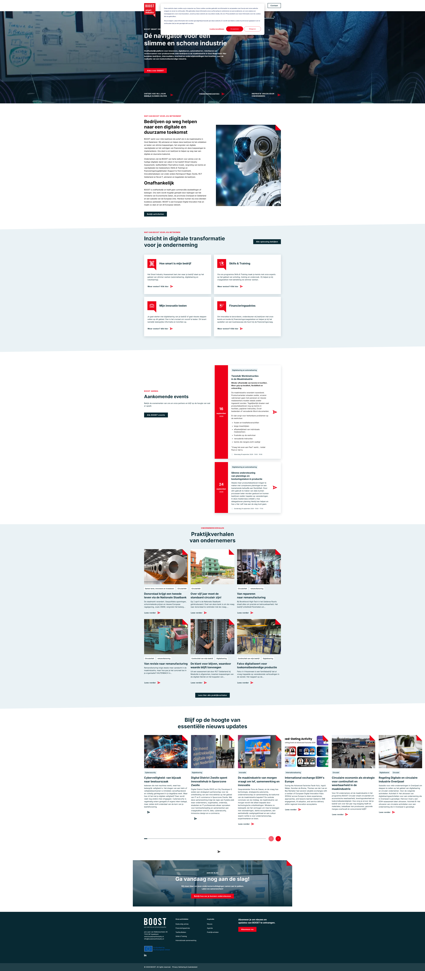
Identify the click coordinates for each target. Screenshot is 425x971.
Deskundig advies (182, 924)
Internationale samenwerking (186, 940)
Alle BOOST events (156, 415)
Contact (274, 5)
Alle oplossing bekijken (267, 242)
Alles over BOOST (155, 70)
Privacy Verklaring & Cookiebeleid (184, 967)
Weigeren (252, 29)
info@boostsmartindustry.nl (154, 939)
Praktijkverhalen (213, 932)
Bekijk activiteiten (155, 214)
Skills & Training (181, 936)
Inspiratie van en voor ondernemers (263, 95)
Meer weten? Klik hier (158, 286)
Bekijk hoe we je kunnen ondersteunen (212, 896)
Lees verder (210, 852)
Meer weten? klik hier (158, 329)
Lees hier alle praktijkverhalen (212, 695)
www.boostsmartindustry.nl (154, 936)
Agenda (210, 928)
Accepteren (235, 29)
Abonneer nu (247, 929)
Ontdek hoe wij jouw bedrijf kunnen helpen (155, 95)
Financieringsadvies (209, 94)
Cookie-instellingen (217, 29)
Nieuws (209, 924)
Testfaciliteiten (181, 932)
